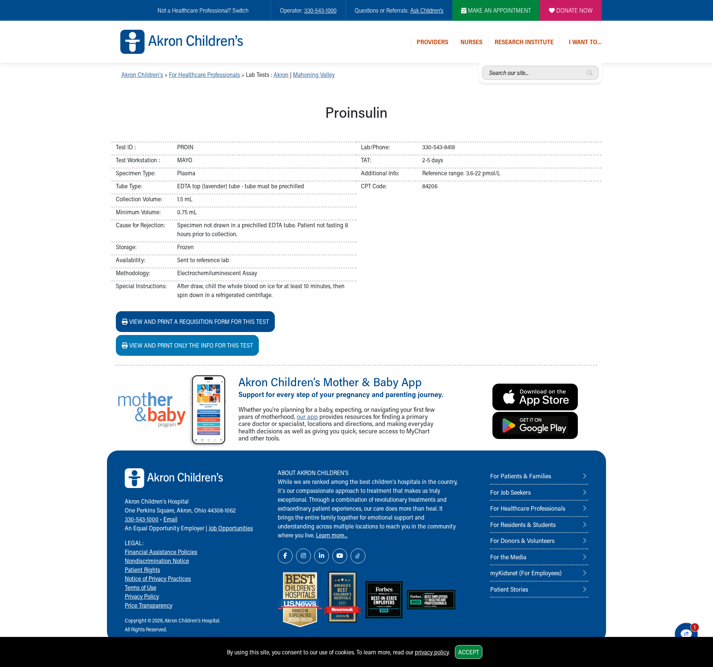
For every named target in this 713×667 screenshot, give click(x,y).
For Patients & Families (520, 476)
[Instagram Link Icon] (303, 556)
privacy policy (432, 652)
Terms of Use (140, 587)
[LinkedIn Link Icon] (321, 556)
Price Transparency (148, 605)
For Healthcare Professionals (204, 74)
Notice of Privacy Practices (158, 578)
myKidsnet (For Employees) (525, 573)
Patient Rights (142, 569)
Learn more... (332, 535)
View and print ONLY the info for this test (190, 345)
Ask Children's (426, 10)
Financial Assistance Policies (161, 552)
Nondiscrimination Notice (157, 560)
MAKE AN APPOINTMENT (498, 10)
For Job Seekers (510, 492)
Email (170, 519)
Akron (281, 74)
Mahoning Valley (314, 74)
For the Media (508, 557)
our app (307, 416)
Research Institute (524, 42)
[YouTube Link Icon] (339, 556)
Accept (468, 652)
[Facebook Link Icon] (285, 556)
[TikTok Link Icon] (358, 556)
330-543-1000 (320, 10)
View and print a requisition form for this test (198, 321)
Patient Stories (509, 589)
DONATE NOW (574, 10)
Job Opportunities (231, 528)
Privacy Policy (142, 596)
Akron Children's (142, 74)
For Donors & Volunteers (522, 540)
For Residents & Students (523, 524)
